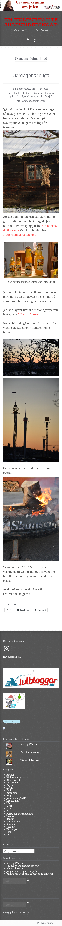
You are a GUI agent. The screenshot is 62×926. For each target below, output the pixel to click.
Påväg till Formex (29, 760)
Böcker (10, 774)
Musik (9, 805)
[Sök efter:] (14, 881)
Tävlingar (11, 829)
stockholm (29, 96)
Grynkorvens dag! (30, 752)
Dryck (9, 785)
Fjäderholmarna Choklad (19, 235)
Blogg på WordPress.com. (17, 912)
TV (8, 834)
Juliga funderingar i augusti (21, 871)
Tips (8, 831)
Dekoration (12, 782)
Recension (11, 816)
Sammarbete (13, 821)
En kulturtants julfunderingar (31, 22)
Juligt (46, 88)
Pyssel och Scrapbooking (19, 813)
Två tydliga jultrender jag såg (22, 865)
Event (9, 787)
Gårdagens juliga (31, 75)
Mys (8, 808)
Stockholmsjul (44, 96)
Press (9, 811)
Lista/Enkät (12, 800)
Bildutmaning (13, 777)
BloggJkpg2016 (14, 780)
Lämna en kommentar (33, 100)
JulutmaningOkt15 (16, 798)
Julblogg (27, 93)
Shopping (11, 824)
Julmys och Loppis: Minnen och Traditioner (29, 873)
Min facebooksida (12, 657)
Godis (9, 790)
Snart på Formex (29, 744)
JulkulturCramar (29, 314)
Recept (10, 818)
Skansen (38, 93)
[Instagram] (6, 648)
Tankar (10, 826)
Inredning (12, 792)
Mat (8, 803)
